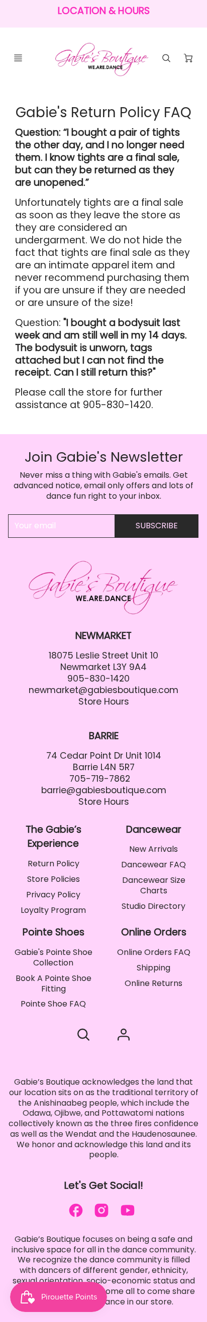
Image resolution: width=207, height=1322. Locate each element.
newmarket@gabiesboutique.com (103, 690)
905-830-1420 (98, 679)
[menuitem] (53, 864)
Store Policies (53, 879)
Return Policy (53, 863)
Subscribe (157, 525)
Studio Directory (153, 906)
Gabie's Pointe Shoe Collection (53, 957)
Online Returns (153, 983)
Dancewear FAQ (153, 864)
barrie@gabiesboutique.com (103, 790)
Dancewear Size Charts (153, 885)
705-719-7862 (99, 779)
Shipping (153, 967)
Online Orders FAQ (153, 952)
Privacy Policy (53, 894)
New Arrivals (153, 849)
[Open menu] (18, 58)
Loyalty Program (53, 910)
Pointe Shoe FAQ (53, 1004)
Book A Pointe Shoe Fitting (53, 983)
